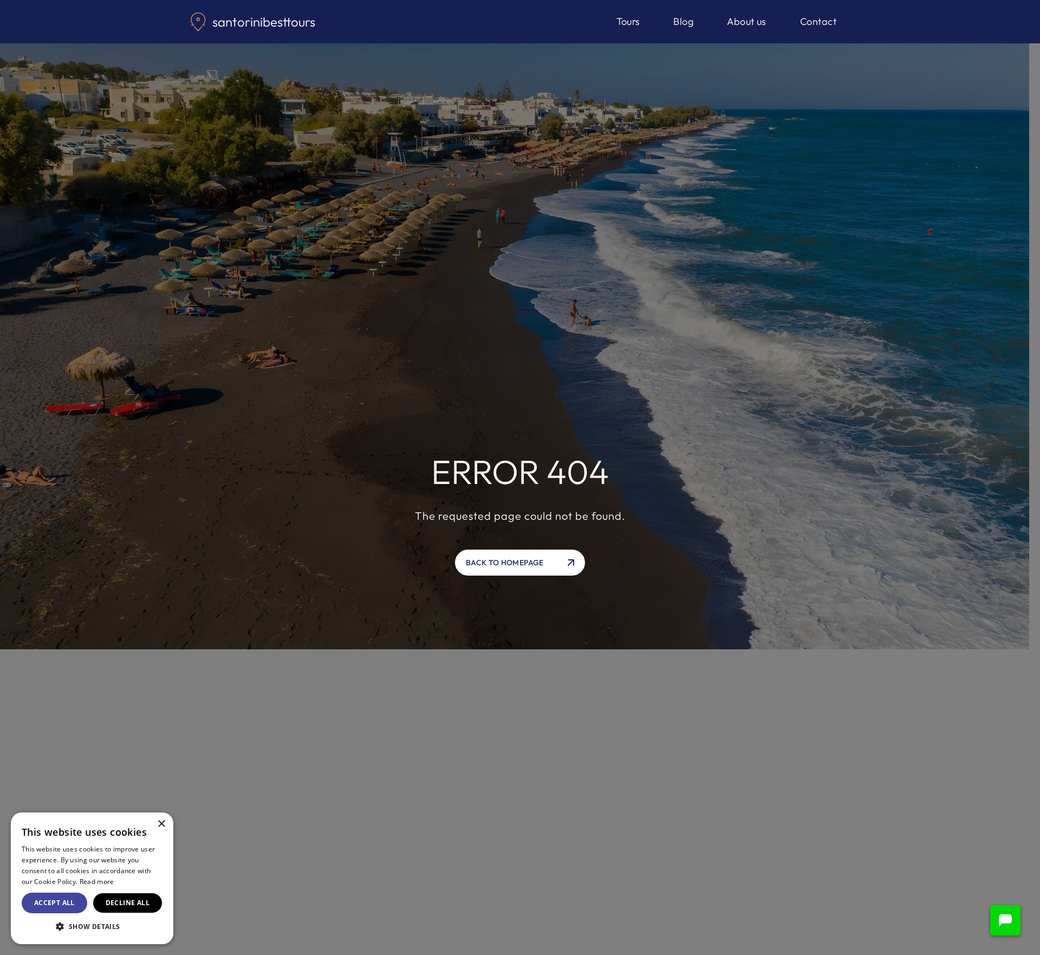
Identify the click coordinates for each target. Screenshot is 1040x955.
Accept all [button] (54, 902)
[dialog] (92, 878)
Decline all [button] (128, 902)
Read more (97, 881)
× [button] (161, 824)
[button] (1005, 920)
